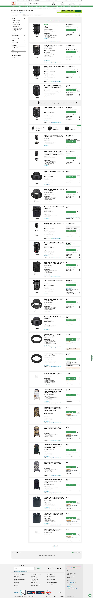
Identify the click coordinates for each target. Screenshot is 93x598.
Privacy (55, 596)
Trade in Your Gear (72, 582)
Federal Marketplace (51, 576)
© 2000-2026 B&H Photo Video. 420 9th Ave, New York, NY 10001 (24, 596)
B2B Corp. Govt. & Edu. (51, 579)
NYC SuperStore (66, 0)
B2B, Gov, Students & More (20, 0)
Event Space (49, 580)
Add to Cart (71, 30)
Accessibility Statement (70, 596)
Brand (16, 14)
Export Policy (62, 596)
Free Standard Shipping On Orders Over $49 (72, 217)
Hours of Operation (34, 579)
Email (16, 568)
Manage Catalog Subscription (19, 579)
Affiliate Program (34, 582)
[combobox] (72, 15)
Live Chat (78, 0)
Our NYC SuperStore (34, 577)
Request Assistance (71, 319)
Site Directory (16, 583)
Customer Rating (37, 14)
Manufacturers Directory (35, 583)
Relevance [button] (70, 14)
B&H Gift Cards (70, 586)
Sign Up (38, 568)
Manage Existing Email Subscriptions (20, 571)
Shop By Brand (16, 585)
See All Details (46, 184)
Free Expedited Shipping (72, 588)
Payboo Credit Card (34, 580)
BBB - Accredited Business (16, 593)
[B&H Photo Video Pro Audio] (14, 3)
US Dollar (74, 567)
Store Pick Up (70, 585)
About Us (71, 0)
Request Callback (71, 580)
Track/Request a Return (18, 577)
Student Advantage (50, 577)
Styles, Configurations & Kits (56, 40)
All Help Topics (16, 587)
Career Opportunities (34, 585)
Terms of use (47, 596)
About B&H (33, 576)
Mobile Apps (61, 592)
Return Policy (16, 576)
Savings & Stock (28, 14)
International (16, 582)
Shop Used (21, 12)
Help (74, 0)
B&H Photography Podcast (52, 583)
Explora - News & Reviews (52, 582)
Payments (15, 580)
